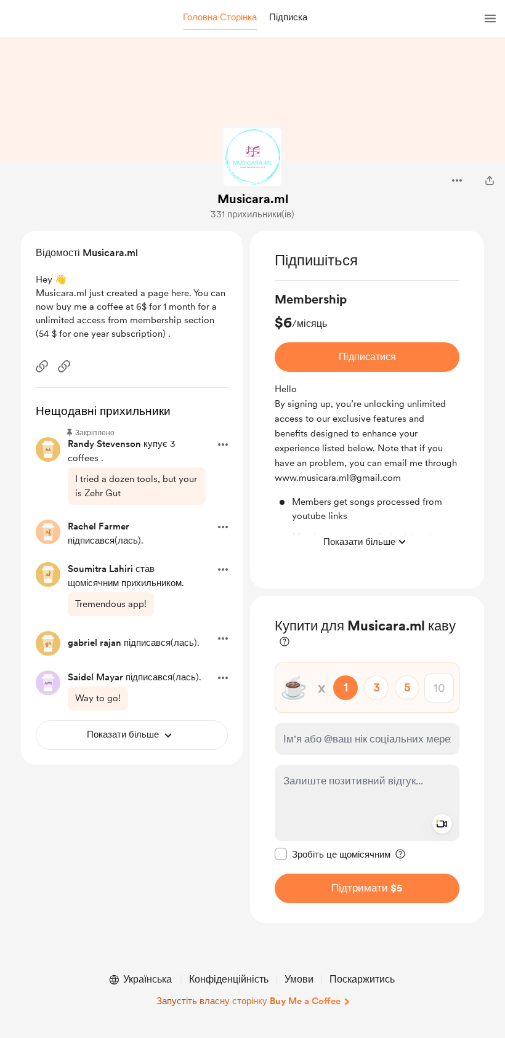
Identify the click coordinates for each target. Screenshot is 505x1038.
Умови (299, 979)
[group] (367, 422)
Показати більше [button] (359, 541)
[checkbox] (332, 854)
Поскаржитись (362, 979)
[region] (367, 410)
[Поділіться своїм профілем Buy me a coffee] (489, 180)
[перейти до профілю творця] (252, 157)
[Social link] (42, 366)
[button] (219, 18)
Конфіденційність (229, 979)
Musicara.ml (252, 198)
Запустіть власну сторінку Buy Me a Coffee (248, 1001)
